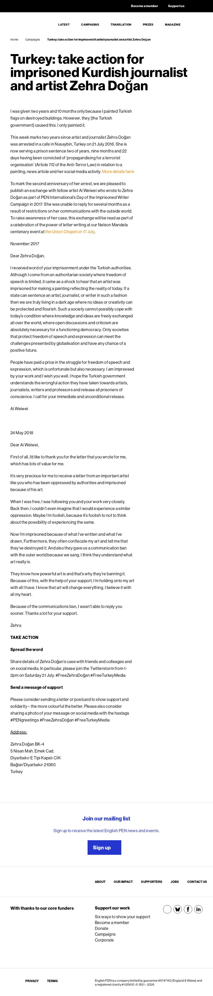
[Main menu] (197, 25)
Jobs (175, 882)
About (100, 882)
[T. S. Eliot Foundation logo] (44, 933)
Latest (64, 24)
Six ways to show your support (122, 916)
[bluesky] (177, 909)
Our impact (123, 882)
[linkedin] (198, 909)
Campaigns (90, 24)
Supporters (151, 882)
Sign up (102, 847)
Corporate (104, 940)
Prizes (148, 24)
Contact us (197, 882)
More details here (118, 171)
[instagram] (167, 909)
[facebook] (188, 909)
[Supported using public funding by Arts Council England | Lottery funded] (44, 921)
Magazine (173, 24)
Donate (101, 928)
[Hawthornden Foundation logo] (47, 948)
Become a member (112, 922)
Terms (52, 981)
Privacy (32, 981)
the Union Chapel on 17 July (70, 231)
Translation (120, 24)
